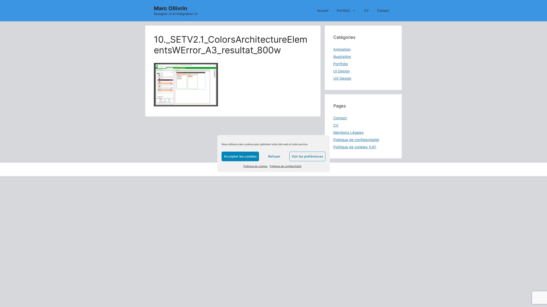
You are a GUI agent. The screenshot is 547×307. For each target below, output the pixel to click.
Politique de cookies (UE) (354, 147)
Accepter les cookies (240, 156)
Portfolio (343, 11)
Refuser (274, 156)
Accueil (322, 11)
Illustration (342, 57)
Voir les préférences (307, 156)
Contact (383, 11)
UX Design (342, 78)
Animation (342, 49)
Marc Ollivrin (170, 8)
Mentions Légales (348, 132)
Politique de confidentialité (285, 166)
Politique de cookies (255, 166)
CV (366, 11)
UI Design (341, 71)
